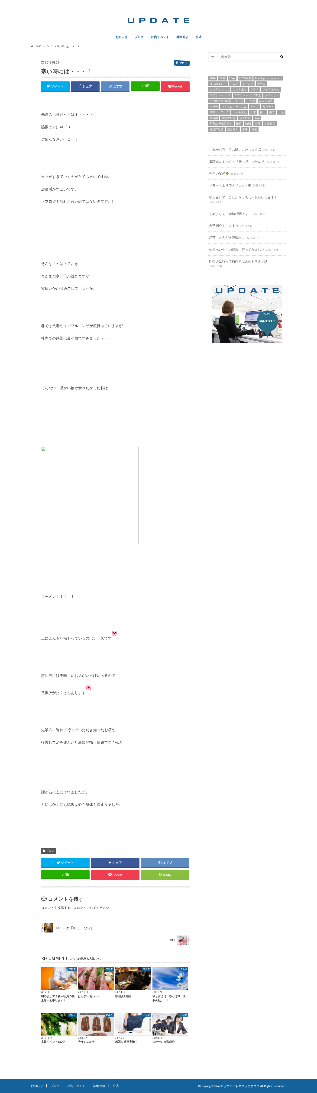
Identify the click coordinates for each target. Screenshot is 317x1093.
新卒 (257, 118)
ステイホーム (271, 89)
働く (272, 112)
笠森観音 (269, 123)
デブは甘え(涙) (219, 101)
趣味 (245, 129)
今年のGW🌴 (226, 173)
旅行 (239, 123)
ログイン (83, 908)
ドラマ (251, 101)
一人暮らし (240, 112)
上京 (253, 112)
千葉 (281, 112)
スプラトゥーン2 (220, 95)
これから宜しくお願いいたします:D (242, 149)
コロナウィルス (219, 89)
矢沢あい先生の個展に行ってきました (243, 249)
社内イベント (160, 37)
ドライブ (237, 101)
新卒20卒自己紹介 (221, 123)
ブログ (139, 37)
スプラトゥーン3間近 (247, 95)
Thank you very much (268, 78)
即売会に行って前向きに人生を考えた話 (238, 263)
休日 (262, 112)
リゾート (268, 106)
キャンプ (247, 83)
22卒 (222, 78)
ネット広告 (266, 101)
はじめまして (218, 83)
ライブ (254, 106)
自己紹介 (232, 129)
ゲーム (261, 83)
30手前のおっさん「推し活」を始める (244, 162)
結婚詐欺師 (216, 129)
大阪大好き (229, 118)
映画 (248, 123)
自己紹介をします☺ (230, 226)
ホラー (214, 106)
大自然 (214, 118)
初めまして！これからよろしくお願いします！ (243, 199)
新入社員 (244, 118)
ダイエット (272, 95)
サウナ (254, 89)
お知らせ (121, 37)
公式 (199, 37)
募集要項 (182, 37)
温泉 (257, 123)
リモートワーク (219, 112)
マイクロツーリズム (234, 106)
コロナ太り (240, 89)
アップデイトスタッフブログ (239, 1086)
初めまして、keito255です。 (237, 214)
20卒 (213, 78)
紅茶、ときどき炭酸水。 (234, 237)
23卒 (232, 78)
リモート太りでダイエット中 (237, 185)
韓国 (254, 129)
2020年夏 (245, 78)
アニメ (234, 83)
